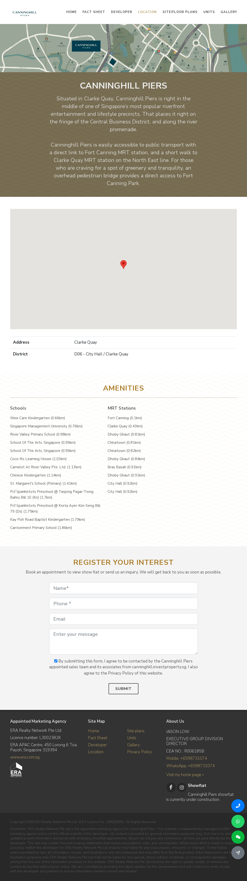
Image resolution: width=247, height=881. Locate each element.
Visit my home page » (185, 775)
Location (95, 752)
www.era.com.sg (25, 757)
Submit (123, 688)
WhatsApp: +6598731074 (190, 766)
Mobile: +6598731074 (186, 758)
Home (93, 731)
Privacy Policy (139, 752)
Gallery (133, 745)
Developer (97, 745)
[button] (123, 264)
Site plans (135, 731)
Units (131, 738)
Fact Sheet (97, 738)
